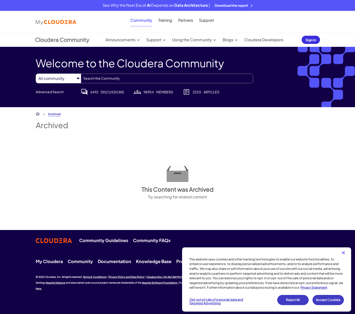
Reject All (293, 300)
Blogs (228, 39)
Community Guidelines (103, 240)
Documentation (114, 261)
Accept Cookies (328, 300)
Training (165, 20)
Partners (185, 20)
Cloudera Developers (263, 39)
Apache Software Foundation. (160, 282)
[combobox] (167, 78)
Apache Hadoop (55, 282)
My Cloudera (49, 261)
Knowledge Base (153, 261)
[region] (266, 279)
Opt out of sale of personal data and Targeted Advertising (216, 301)
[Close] (343, 252)
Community (141, 20)
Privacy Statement (313, 287)
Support (206, 20)
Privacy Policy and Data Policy (126, 276)
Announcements (120, 39)
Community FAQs (151, 240)
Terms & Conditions (94, 276)
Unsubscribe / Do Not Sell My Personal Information (176, 276)
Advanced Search (50, 92)
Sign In (310, 40)
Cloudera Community (62, 39)
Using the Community (192, 39)
